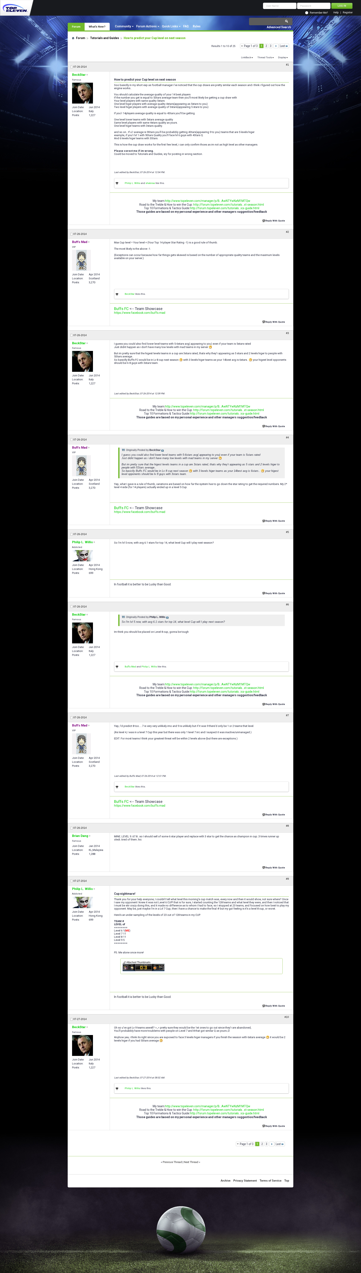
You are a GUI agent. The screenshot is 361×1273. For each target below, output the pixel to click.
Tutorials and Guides (104, 38)
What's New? (97, 26)
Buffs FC (121, 308)
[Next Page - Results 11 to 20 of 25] (275, 46)
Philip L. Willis (132, 183)
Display (282, 57)
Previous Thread (172, 1162)
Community (123, 26)
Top (286, 1180)
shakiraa (150, 183)
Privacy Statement (245, 1180)
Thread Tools (264, 57)
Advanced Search (279, 27)
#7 (287, 715)
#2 (287, 231)
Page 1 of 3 (251, 46)
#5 (287, 532)
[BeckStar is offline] (82, 93)
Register (348, 12)
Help (335, 12)
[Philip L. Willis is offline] (82, 555)
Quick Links (170, 26)
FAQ (186, 26)
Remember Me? (319, 12)
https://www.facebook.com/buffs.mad (139, 312)
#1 (287, 64)
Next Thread (191, 1162)
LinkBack (246, 57)
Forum (76, 26)
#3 (287, 333)
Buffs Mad (130, 666)
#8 (287, 825)
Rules (197, 26)
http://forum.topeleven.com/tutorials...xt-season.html (228, 204)
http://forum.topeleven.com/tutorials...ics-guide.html (224, 208)
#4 (287, 437)
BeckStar (130, 294)
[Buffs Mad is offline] (81, 260)
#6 (287, 604)
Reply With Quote (275, 220)
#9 (287, 878)
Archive (225, 1180)
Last (282, 46)
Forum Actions (146, 26)
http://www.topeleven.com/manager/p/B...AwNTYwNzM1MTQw (207, 200)
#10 (287, 1017)
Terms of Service (270, 1180)
